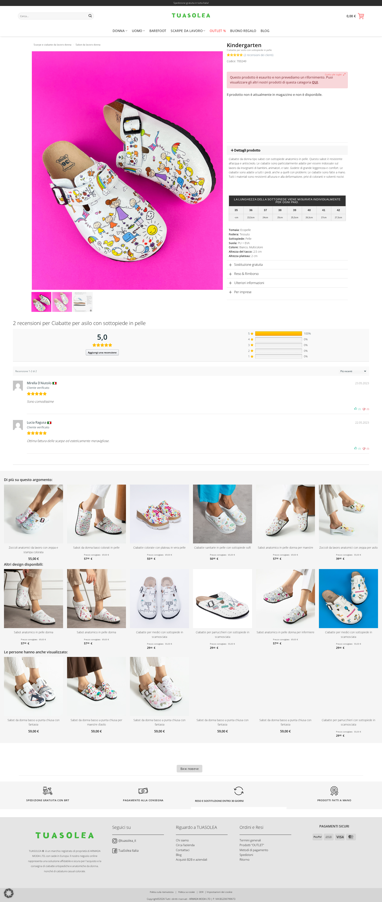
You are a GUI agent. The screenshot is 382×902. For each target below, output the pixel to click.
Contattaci (182, 850)
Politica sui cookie (186, 891)
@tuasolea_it (127, 840)
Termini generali (250, 840)
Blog (265, 31)
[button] (355, 16)
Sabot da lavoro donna (88, 44)
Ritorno (244, 859)
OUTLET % (218, 31)
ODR (201, 891)
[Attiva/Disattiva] (230, 150)
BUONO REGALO (243, 31)
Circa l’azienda (185, 845)
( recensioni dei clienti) (258, 55)
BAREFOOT (157, 31)
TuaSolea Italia (128, 850)
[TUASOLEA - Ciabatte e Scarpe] (191, 16)
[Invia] (90, 16)
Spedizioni (246, 855)
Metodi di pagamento (254, 850)
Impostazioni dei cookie (219, 892)
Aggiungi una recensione (102, 352)
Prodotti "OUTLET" (252, 845)
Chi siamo (182, 840)
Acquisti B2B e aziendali (191, 859)
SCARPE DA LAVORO (187, 31)
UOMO (137, 31)
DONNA (119, 31)
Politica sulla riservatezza (161, 891)
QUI (315, 82)
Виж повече (189, 769)
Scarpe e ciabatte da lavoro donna (52, 44)
